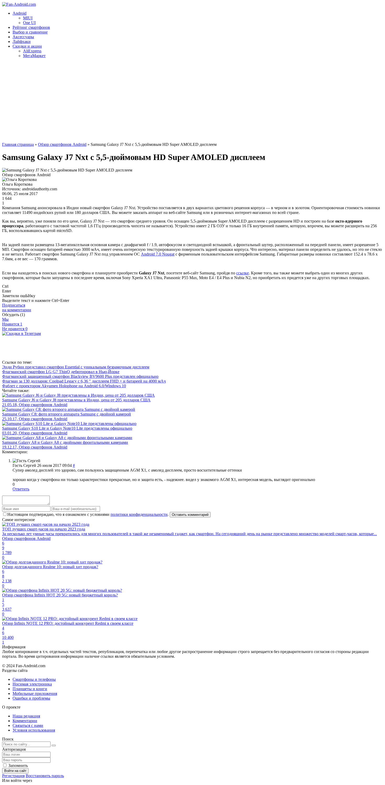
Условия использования (34, 730)
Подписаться (16, 307)
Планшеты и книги (30, 689)
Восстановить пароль (45, 775)
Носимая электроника (32, 684)
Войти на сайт (15, 771)
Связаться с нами (28, 725)
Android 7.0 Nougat (157, 254)
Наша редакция (26, 716)
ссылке (242, 273)
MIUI (27, 18)
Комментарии (25, 720)
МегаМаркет (34, 55)
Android (19, 13)
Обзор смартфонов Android (62, 144)
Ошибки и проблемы (31, 698)
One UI (29, 22)
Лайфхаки (22, 41)
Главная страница (18, 144)
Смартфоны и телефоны (34, 679)
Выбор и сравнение (30, 32)
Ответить (21, 489)
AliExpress (32, 51)
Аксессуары (23, 37)
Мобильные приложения (35, 693)
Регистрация (13, 775)
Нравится (12, 324)
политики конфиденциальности (139, 514)
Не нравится (15, 329)
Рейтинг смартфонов (31, 27)
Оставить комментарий (190, 515)
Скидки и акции (27, 46)
